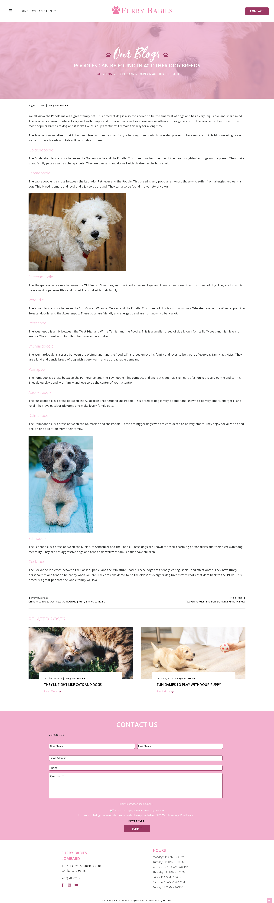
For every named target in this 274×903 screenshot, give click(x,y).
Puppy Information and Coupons (136, 804)
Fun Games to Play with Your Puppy (189, 685)
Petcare (64, 105)
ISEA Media (167, 900)
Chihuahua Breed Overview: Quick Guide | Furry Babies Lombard (67, 601)
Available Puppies (44, 11)
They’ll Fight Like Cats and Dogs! (73, 685)
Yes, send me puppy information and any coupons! (138, 810)
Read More (50, 691)
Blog (108, 74)
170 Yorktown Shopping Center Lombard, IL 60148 (82, 868)
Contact (257, 11)
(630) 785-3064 (71, 878)
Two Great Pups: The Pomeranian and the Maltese (215, 601)
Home (24, 11)
